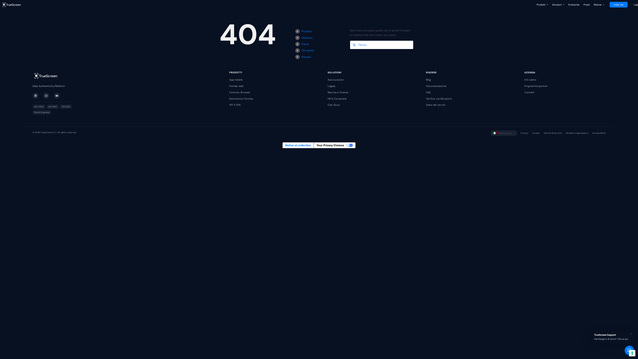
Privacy (524, 133)
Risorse (306, 57)
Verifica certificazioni (439, 98)
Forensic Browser (240, 92)
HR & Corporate (337, 98)
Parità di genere (42, 112)
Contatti (529, 92)
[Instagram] (46, 96)
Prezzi (305, 44)
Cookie (535, 133)
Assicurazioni (336, 79)
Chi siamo (308, 50)
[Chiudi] (631, 334)
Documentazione (436, 86)
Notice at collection (298, 145)
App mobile (236, 79)
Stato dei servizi (436, 105)
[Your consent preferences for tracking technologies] (632, 353)
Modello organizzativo (577, 133)
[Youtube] (57, 96)
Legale (331, 86)
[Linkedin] (36, 96)
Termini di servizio (553, 133)
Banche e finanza (338, 92)
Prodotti (307, 31)
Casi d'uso (334, 105)
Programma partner (536, 86)
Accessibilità (598, 133)
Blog (428, 79)
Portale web (236, 86)
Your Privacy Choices (330, 145)
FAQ (428, 92)
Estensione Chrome (241, 98)
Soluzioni (307, 38)
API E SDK (235, 105)
